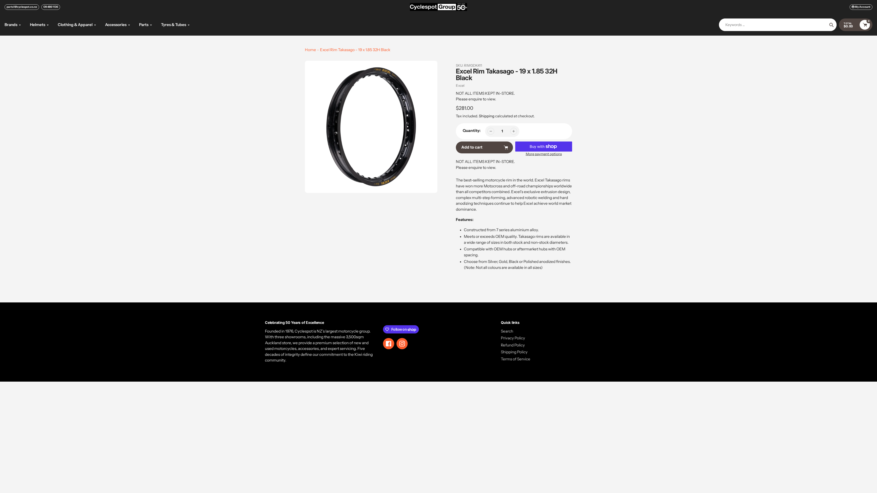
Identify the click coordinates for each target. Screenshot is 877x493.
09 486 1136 (50, 6)
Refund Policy (513, 345)
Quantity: (472, 130)
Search (507, 331)
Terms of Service (515, 359)
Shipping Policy (514, 352)
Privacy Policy (513, 338)
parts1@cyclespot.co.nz (22, 6)
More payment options (544, 154)
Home (310, 49)
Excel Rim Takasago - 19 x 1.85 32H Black (355, 49)
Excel (460, 85)
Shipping (486, 116)
